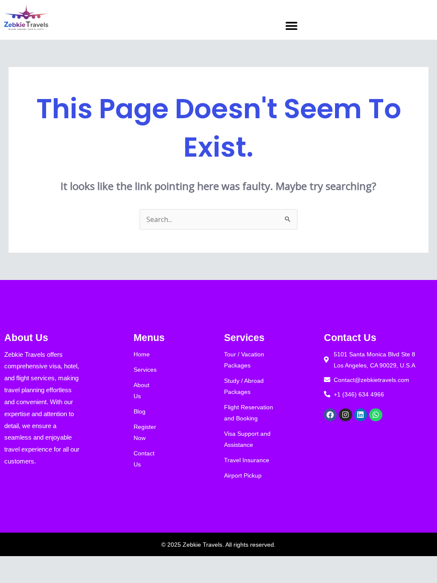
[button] (291, 25)
